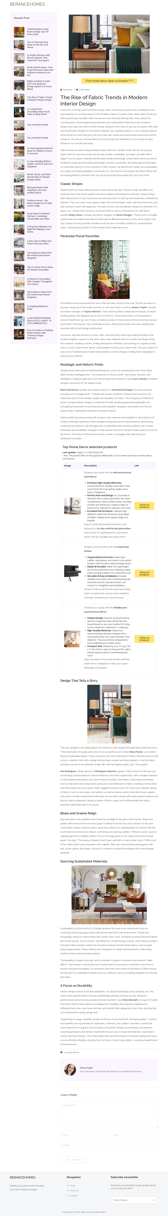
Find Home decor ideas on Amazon (109, 81)
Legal (72, 1185)
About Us (74, 1190)
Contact (73, 1195)
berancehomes (27, 4)
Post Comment (74, 1160)
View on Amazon (144, 506)
